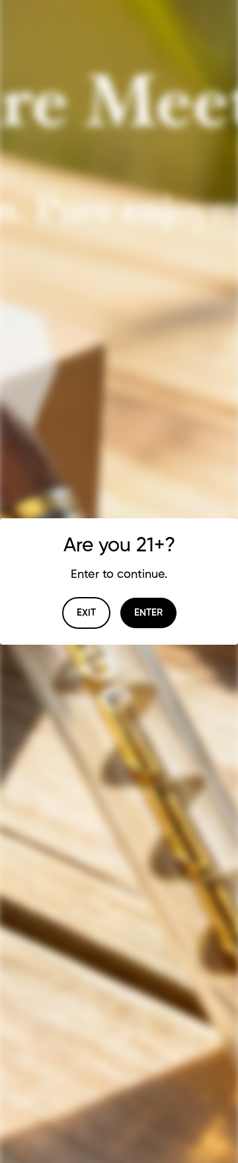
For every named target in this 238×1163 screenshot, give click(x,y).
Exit (86, 613)
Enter (148, 613)
